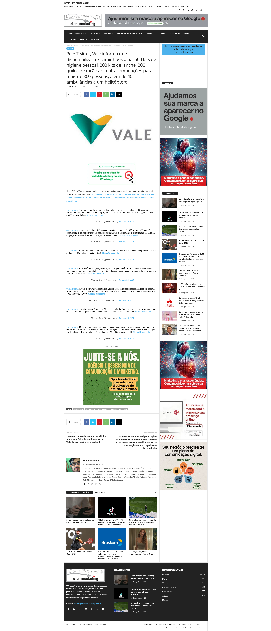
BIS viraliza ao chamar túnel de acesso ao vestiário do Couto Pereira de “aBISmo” (142, 522)
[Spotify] (192, 10)
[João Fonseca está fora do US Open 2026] (80, 539)
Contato (185, 6)
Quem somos (69, 6)
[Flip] (125, 94)
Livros (186, 33)
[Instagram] (183, 10)
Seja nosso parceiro (112, 6)
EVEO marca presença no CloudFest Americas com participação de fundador (190, 328)
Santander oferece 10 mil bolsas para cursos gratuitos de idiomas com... (191, 300)
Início (68, 46)
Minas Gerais (102, 409)
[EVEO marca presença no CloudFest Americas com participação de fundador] (169, 329)
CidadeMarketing (76, 33)
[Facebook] (179, 10)
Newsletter (128, 6)
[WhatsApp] (201, 10)
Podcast (149, 33)
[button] (203, 36)
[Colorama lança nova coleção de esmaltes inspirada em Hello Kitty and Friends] (169, 316)
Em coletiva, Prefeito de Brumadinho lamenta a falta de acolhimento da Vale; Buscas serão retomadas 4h (86, 439)
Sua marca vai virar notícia (89, 6)
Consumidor (167, 592)
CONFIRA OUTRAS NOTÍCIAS (79, 492)
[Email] (119, 94)
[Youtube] (205, 10)
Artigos (107, 33)
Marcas (165, 600)
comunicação (78, 409)
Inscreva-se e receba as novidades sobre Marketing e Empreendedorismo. (183, 49)
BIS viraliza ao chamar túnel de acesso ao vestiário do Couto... (191, 229)
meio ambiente (91, 409)
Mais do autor (100, 492)
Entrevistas (175, 33)
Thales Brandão (75, 87)
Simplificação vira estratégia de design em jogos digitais (80, 521)
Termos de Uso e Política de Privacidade (152, 6)
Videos (162, 33)
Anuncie (175, 6)
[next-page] (155, 492)
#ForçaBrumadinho (95, 215)
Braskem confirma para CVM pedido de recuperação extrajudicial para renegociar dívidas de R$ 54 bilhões (110, 555)
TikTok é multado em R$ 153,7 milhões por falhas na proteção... (191, 215)
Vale (125, 409)
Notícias (94, 33)
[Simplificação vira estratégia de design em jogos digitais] (80, 507)
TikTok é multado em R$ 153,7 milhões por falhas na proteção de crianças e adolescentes (111, 522)
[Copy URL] (132, 94)
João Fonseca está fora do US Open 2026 (79, 552)
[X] (196, 10)
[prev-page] (152, 492)
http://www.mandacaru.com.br (93, 464)
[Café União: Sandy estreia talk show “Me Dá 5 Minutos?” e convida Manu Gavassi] (169, 288)
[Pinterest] (99, 94)
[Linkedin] (188, 10)
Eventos (72, 39)
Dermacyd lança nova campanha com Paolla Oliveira (142, 552)
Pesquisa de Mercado (171, 587)
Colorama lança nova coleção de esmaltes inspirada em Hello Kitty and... (192, 314)
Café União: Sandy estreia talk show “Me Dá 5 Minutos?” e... (192, 287)
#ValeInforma (72, 210)
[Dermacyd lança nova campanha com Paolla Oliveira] (143, 539)
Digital (164, 579)
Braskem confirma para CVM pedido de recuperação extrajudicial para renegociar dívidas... (191, 258)
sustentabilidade (115, 409)
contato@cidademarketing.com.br (87, 604)
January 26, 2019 (126, 221)
